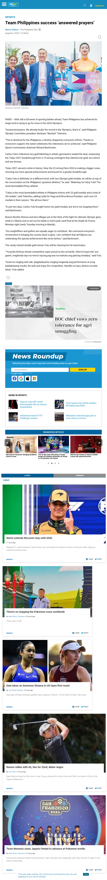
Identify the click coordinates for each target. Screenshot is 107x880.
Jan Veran (11, 772)
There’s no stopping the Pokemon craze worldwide (35, 611)
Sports (10, 17)
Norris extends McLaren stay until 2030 (29, 538)
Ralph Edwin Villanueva (16, 616)
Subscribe (99, 6)
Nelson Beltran (12, 29)
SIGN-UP (82, 369)
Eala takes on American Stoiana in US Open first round (37, 685)
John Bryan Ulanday (15, 690)
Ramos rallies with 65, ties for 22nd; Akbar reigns (34, 767)
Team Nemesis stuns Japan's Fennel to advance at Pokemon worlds (45, 848)
